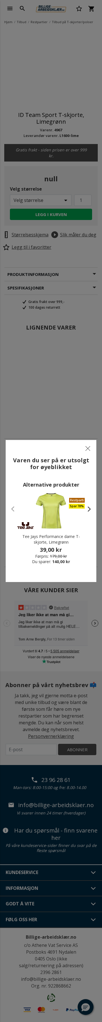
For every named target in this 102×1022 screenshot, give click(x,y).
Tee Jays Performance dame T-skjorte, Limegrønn (51, 539)
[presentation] (86, 509)
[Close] (87, 448)
